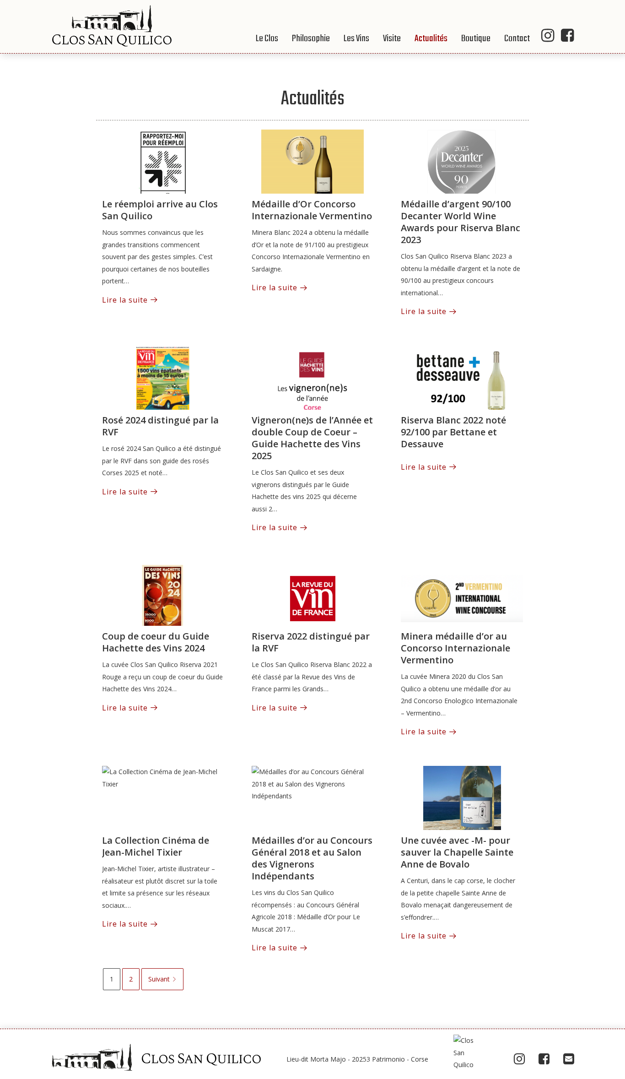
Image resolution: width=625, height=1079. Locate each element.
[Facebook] (544, 1059)
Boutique (475, 38)
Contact (517, 38)
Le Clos (267, 38)
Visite (392, 38)
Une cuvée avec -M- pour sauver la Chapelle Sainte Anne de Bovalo (457, 852)
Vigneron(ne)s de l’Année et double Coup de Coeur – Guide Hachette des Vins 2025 (312, 438)
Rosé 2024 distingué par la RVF (160, 426)
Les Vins (356, 38)
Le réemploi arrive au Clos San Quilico (160, 210)
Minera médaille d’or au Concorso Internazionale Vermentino (455, 648)
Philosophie (311, 38)
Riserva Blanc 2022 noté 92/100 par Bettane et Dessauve (453, 432)
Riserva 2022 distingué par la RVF (311, 642)
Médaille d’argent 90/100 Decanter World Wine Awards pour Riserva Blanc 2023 (460, 222)
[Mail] (568, 1059)
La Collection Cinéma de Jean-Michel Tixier (155, 846)
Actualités (431, 38)
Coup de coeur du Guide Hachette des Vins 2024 (155, 642)
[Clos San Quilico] (111, 26)
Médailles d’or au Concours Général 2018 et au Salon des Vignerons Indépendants (312, 858)
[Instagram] (519, 1059)
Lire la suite (125, 300)
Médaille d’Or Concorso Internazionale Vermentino (312, 210)
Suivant (159, 979)
